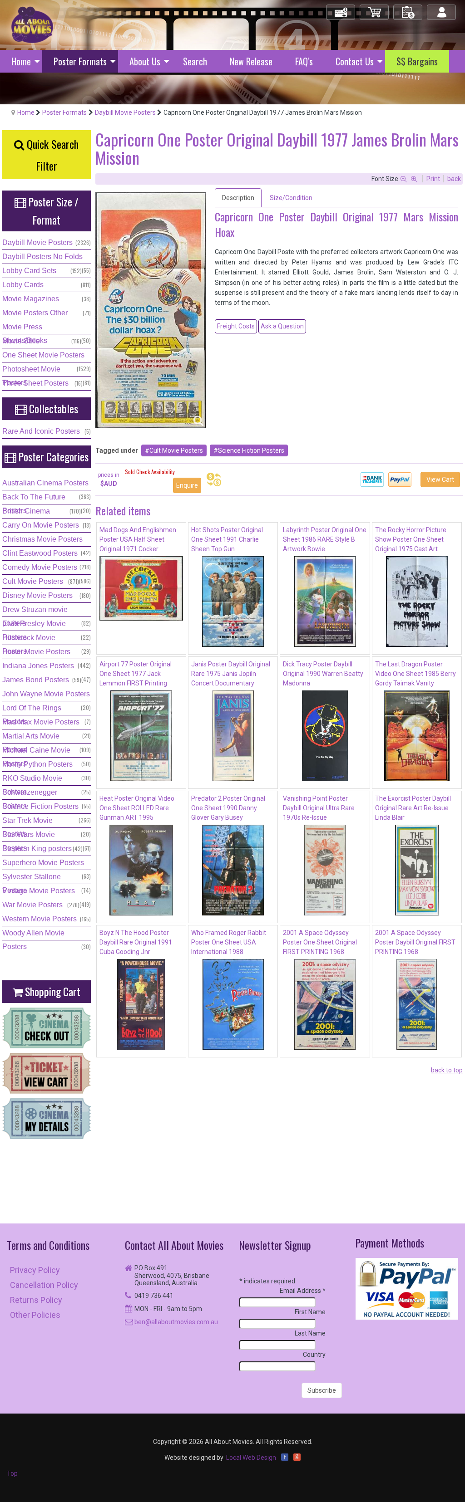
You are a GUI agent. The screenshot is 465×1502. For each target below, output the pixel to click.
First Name (310, 1312)
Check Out (341, 8)
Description (238, 197)
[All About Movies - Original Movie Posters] (32, 24)
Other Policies (35, 1315)
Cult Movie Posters (176, 450)
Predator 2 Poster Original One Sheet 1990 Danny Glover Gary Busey (228, 808)
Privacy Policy (35, 1270)
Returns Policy (36, 1300)
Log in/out (442, 8)
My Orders (408, 8)
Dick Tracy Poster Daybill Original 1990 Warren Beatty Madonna (323, 673)
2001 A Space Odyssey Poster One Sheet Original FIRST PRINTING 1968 (320, 942)
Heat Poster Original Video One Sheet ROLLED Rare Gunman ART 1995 (136, 808)
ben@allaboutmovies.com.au (176, 1322)
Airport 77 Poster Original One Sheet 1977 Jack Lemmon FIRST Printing (135, 673)
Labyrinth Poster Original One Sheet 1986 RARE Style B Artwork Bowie (324, 539)
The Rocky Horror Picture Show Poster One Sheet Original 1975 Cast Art (410, 539)
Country (314, 1354)
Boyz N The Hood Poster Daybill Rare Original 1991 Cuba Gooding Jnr (135, 942)
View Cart (440, 479)
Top (12, 1473)
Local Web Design (251, 1457)
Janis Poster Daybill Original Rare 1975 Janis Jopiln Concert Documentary (230, 673)
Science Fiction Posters (251, 450)
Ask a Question (282, 326)
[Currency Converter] (214, 479)
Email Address (303, 1290)
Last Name (310, 1333)
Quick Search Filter (51, 155)
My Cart (374, 8)
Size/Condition (291, 197)
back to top (447, 1070)
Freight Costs (236, 326)
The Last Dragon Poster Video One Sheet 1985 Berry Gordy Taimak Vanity (415, 673)
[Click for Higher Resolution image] (150, 310)
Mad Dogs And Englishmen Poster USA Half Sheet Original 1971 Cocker (137, 539)
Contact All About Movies (174, 1245)
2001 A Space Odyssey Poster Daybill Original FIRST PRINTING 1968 (415, 942)
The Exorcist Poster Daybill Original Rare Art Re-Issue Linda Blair (413, 808)
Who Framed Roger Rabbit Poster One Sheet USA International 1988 (228, 942)
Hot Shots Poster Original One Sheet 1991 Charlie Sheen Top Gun (227, 539)
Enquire (187, 485)
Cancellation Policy (44, 1285)
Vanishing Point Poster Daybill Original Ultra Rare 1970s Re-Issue (319, 808)
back (454, 178)
